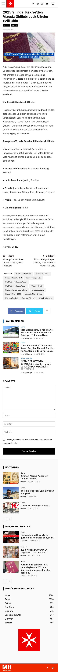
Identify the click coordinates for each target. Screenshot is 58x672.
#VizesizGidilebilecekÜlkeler (16, 290)
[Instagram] (37, 4)
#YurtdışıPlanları (28, 298)
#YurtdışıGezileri (11, 298)
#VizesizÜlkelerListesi (33, 294)
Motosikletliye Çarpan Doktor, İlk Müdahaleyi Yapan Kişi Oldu (44, 262)
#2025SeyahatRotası (23, 274)
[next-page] (9, 519)
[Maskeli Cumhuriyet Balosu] (11, 508)
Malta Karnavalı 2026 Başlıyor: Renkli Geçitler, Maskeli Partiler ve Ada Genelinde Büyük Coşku (37, 348)
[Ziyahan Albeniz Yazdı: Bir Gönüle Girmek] (11, 478)
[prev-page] (5, 519)
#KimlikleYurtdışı (42, 274)
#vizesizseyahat (38, 290)
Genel (6, 25)
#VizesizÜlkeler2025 (13, 294)
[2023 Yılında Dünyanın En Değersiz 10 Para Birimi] (11, 552)
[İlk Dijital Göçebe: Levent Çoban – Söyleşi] (11, 493)
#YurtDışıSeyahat (45, 298)
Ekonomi (24, 532)
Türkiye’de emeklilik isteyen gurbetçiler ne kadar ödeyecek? (37, 536)
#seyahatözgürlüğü (33, 278)
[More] (47, 311)
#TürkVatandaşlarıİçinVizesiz (16, 282)
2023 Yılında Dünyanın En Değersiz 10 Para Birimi (34, 551)
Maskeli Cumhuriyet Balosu (35, 505)
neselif (23, 576)
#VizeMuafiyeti (36, 286)
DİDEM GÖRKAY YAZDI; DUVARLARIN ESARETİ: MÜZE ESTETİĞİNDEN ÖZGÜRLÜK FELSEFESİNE (36, 365)
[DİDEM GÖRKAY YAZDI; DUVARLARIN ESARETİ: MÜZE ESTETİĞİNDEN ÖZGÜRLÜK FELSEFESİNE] (11, 363)
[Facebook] (33, 4)
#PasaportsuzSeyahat (13, 278)
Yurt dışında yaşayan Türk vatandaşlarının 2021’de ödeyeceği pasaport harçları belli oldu (36, 568)
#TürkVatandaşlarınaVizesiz (15, 286)
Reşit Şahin (25, 541)
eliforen (23, 482)
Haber (14, 25)
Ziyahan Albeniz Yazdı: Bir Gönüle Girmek (34, 477)
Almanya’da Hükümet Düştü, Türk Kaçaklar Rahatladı (13, 262)
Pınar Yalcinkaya (26, 338)
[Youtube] (46, 4)
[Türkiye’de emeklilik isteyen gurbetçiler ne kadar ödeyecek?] (11, 537)
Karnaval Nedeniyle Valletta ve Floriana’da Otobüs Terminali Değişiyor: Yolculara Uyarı (37, 333)
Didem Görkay (26, 358)
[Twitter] (42, 4)
